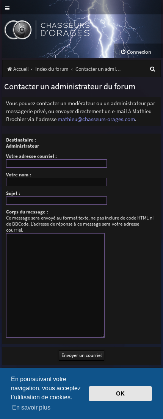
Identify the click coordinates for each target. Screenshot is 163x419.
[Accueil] (60, 29)
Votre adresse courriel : (31, 156)
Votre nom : (18, 174)
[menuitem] (135, 52)
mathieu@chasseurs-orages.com (96, 119)
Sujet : (13, 193)
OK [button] (120, 394)
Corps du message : (27, 212)
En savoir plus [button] (31, 407)
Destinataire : (21, 140)
